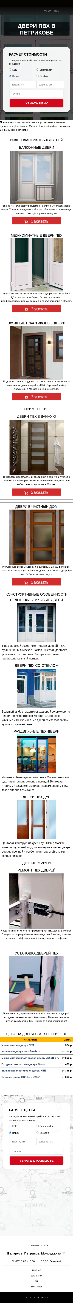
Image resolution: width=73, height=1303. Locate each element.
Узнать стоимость (36, 1160)
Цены (37, 1281)
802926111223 (51, 11)
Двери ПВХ (36, 1275)
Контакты (36, 1286)
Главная (36, 1270)
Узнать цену (37, 103)
